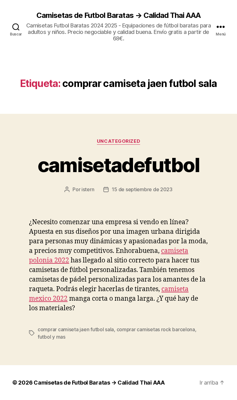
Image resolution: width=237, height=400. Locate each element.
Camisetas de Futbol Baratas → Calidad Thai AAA (118, 15)
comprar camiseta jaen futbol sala (76, 329)
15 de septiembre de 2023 (142, 189)
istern (87, 189)
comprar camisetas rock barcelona (156, 329)
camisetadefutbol (118, 165)
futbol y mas (51, 337)
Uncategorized (118, 141)
